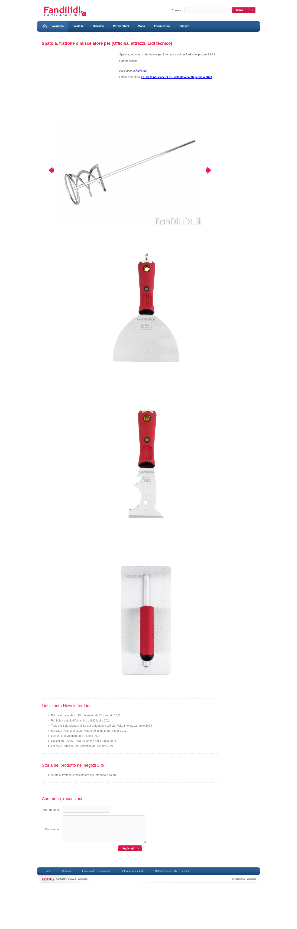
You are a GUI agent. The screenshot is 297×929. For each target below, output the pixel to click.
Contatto (66, 871)
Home (48, 871)
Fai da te (78, 26)
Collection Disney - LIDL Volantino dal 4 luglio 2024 (83, 741)
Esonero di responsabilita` (96, 871)
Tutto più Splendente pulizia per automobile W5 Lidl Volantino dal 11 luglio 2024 (101, 725)
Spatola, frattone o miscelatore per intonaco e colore (84, 775)
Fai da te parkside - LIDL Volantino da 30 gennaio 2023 (86, 715)
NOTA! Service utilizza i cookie (172, 871)
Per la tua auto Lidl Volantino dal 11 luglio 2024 (80, 720)
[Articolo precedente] (48, 170)
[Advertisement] (78, 85)
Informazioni (162, 26)
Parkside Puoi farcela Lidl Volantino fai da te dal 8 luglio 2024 (89, 730)
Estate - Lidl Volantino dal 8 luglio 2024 (75, 735)
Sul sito (184, 26)
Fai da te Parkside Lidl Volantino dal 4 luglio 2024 (82, 746)
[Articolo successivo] (211, 170)
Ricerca (176, 10)
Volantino (58, 26)
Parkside (141, 70)
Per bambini (121, 26)
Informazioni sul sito (133, 871)
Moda (141, 26)
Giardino (98, 26)
